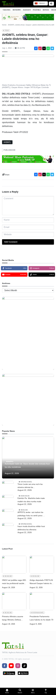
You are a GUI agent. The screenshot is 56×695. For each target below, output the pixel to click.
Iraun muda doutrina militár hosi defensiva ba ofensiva (31, 528)
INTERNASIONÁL (26, 481)
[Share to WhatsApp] (48, 48)
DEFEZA (46, 10)
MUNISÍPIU (17, 10)
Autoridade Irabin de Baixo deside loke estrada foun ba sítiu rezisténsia (27, 465)
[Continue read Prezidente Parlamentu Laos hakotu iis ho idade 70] (42, 601)
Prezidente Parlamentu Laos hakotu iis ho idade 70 (41, 618)
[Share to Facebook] (36, 48)
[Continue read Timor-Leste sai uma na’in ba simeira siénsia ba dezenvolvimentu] (8, 487)
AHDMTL (7, 142)
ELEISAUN (27, 10)
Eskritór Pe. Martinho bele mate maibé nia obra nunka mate (31, 500)
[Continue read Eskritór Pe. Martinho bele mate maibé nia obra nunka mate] (8, 501)
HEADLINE (24, 510)
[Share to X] (44, 48)
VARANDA (6, 10)
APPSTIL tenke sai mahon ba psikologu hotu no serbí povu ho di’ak (31, 514)
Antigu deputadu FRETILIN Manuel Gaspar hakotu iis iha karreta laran (41, 582)
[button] (7, 691)
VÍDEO (7, 30)
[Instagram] (40, 48)
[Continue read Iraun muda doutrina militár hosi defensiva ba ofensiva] (8, 529)
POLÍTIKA (37, 10)
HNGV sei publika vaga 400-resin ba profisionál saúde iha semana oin (14, 582)
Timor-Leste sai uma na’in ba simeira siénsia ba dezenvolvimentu (30, 486)
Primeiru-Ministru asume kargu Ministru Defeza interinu (12, 618)
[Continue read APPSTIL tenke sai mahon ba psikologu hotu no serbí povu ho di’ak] (8, 515)
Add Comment (10, 242)
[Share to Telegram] (52, 48)
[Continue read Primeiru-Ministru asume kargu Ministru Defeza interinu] (14, 601)
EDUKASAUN (25, 496)
